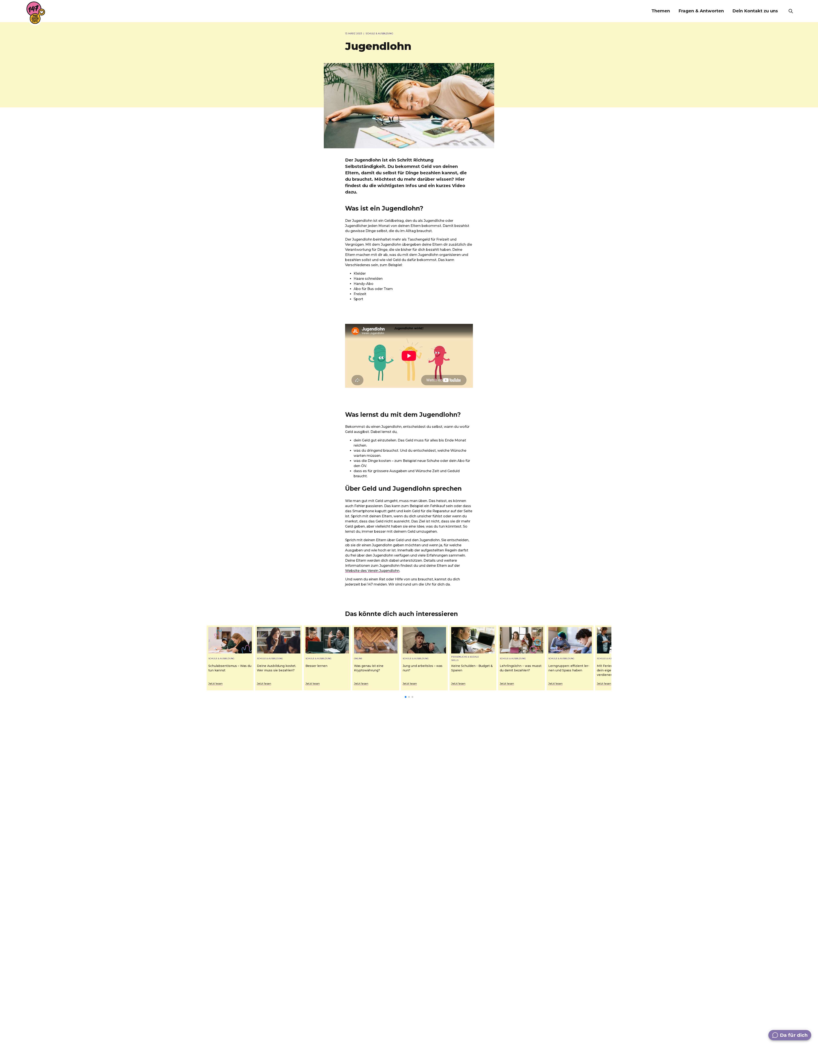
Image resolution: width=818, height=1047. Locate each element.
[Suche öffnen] (790, 11)
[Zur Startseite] (36, 13)
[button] (660, 11)
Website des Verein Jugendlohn (372, 571)
